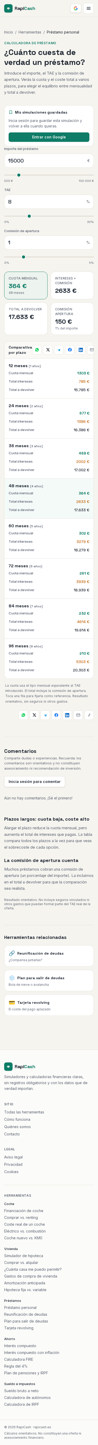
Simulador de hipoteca (23, 1255)
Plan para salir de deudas (26, 1321)
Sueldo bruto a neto (21, 1390)
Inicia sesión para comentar (35, 781)
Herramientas (30, 32)
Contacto (12, 1134)
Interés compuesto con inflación (31, 1352)
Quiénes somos (17, 1126)
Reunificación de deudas (25, 1314)
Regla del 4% (16, 1366)
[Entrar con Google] (75, 8)
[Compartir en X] (48, 350)
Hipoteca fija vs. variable (25, 1289)
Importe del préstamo (21, 149)
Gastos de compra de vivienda (30, 1276)
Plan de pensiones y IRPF (26, 1373)
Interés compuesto (20, 1345)
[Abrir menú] (88, 8)
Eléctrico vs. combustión (25, 1231)
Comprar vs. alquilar (21, 1262)
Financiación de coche (23, 1210)
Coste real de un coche (24, 1224)
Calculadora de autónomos (27, 1397)
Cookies (11, 1171)
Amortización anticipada (24, 1283)
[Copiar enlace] (89, 715)
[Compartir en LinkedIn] (80, 350)
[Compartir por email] (91, 350)
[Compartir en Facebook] (69, 350)
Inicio (8, 32)
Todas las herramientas (24, 1112)
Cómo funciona (17, 1119)
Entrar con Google (49, 137)
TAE (7, 190)
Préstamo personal (20, 1307)
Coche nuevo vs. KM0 (23, 1238)
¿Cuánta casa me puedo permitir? (33, 1269)
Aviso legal (13, 1157)
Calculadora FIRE (18, 1359)
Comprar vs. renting (21, 1217)
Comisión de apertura (21, 231)
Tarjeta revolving (18, 1328)
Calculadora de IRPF (21, 1404)
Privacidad (13, 1164)
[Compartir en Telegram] (59, 350)
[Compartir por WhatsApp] (37, 350)
